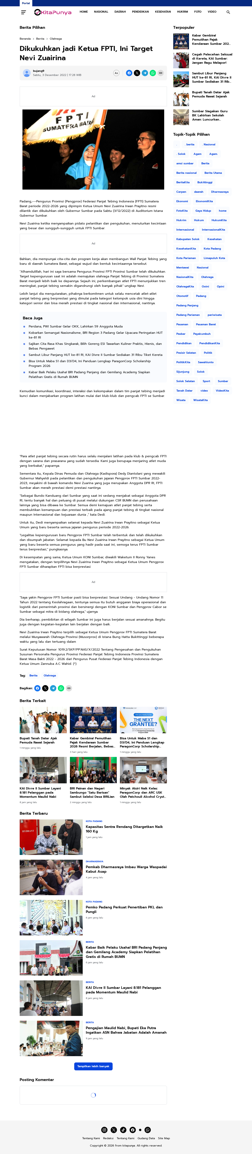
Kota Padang (94, 821)
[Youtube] (140, 1130)
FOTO (197, 12)
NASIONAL (101, 12)
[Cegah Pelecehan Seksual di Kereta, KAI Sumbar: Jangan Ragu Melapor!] (181, 60)
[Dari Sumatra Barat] (53, 12)
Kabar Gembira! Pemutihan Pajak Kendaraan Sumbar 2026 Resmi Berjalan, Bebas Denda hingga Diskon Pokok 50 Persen (92, 742)
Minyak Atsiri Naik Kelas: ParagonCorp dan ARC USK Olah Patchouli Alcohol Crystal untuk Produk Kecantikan (143, 792)
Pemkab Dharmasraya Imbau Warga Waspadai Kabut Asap (126, 869)
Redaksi (108, 1138)
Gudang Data (146, 1138)
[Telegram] (145, 73)
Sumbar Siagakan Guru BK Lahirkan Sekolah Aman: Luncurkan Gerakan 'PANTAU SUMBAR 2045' (212, 115)
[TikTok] (123, 1130)
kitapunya (128, 1146)
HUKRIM (182, 12)
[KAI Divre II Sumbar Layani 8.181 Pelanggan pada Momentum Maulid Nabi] (43, 770)
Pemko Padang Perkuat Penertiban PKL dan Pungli (124, 909)
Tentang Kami (91, 1138)
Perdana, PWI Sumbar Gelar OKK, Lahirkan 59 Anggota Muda (76, 326)
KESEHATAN (163, 12)
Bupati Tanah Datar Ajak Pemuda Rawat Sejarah (38, 740)
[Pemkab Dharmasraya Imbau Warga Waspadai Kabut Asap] (51, 877)
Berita (33, 675)
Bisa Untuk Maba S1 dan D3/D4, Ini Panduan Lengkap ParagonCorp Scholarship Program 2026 (90, 363)
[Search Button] (228, 12)
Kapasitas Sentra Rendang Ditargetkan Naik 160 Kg (124, 829)
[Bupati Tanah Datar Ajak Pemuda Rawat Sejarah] (43, 720)
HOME (84, 12)
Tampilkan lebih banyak (93, 1066)
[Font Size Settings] (116, 73)
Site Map (164, 1138)
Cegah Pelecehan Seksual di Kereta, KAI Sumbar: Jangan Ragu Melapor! (212, 58)
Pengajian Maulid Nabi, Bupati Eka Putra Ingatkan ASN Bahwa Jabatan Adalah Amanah (126, 1030)
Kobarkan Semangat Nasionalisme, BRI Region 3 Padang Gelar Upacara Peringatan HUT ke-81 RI (96, 335)
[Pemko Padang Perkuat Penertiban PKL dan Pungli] (51, 917)
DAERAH (120, 12)
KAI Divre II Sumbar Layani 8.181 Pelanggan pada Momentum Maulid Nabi (40, 792)
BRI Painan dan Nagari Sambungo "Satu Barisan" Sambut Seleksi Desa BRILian (92, 792)
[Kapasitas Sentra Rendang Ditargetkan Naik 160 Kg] (51, 837)
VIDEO (212, 12)
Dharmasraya (94, 861)
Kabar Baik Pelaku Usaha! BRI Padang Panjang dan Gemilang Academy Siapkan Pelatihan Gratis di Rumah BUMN (89, 374)
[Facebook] (129, 73)
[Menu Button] (24, 12)
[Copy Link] (161, 73)
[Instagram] (104, 1130)
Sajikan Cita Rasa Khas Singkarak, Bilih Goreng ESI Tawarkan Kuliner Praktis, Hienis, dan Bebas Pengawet (95, 346)
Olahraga (50, 675)
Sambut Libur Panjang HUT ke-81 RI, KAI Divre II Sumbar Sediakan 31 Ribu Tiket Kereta (95, 355)
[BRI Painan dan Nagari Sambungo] (93, 770)
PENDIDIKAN (140, 12)
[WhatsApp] (153, 73)
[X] (137, 73)
